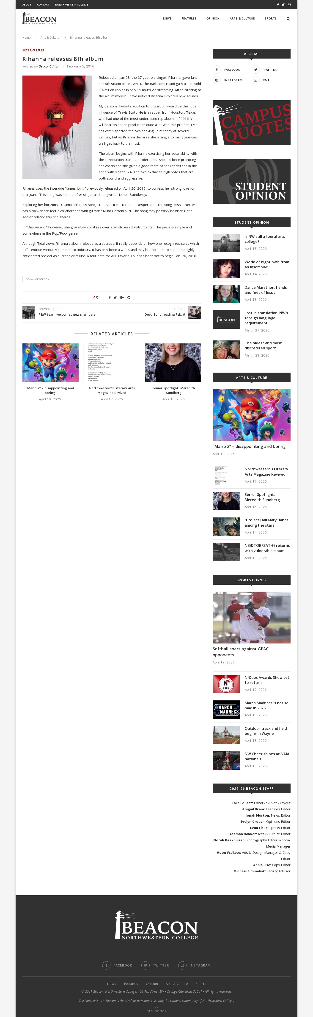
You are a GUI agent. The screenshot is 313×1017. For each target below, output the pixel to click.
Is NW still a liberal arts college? (265, 239)
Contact (43, 4)
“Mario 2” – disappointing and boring (50, 390)
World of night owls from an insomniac (267, 264)
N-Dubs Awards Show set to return (267, 680)
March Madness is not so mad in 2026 (266, 705)
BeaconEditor (49, 66)
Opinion (213, 18)
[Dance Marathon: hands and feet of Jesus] (226, 294)
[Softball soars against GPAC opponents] (252, 618)
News (167, 18)
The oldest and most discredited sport (263, 345)
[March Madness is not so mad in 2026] (226, 709)
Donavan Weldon (37, 279)
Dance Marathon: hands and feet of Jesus (266, 290)
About (26, 4)
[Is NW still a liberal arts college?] (226, 243)
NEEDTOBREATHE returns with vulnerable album (267, 548)
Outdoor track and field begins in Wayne (266, 731)
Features (189, 18)
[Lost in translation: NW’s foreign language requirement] (226, 319)
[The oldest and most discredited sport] (226, 349)
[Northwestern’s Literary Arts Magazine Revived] (111, 362)
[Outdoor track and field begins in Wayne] (226, 735)
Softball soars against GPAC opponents (241, 651)
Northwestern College (71, 4)
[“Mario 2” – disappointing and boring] (50, 362)
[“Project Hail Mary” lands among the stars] (226, 526)
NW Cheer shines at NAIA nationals (267, 756)
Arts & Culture (242, 18)
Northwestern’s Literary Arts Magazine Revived (112, 390)
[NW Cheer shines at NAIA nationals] (226, 760)
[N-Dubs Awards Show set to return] (226, 684)
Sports (271, 18)
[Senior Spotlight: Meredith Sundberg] (173, 362)
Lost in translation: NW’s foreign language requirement (266, 318)
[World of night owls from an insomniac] (226, 268)
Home (26, 37)
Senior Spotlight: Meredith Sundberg (173, 390)
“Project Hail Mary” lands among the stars (266, 522)
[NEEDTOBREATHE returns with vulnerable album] (226, 552)
